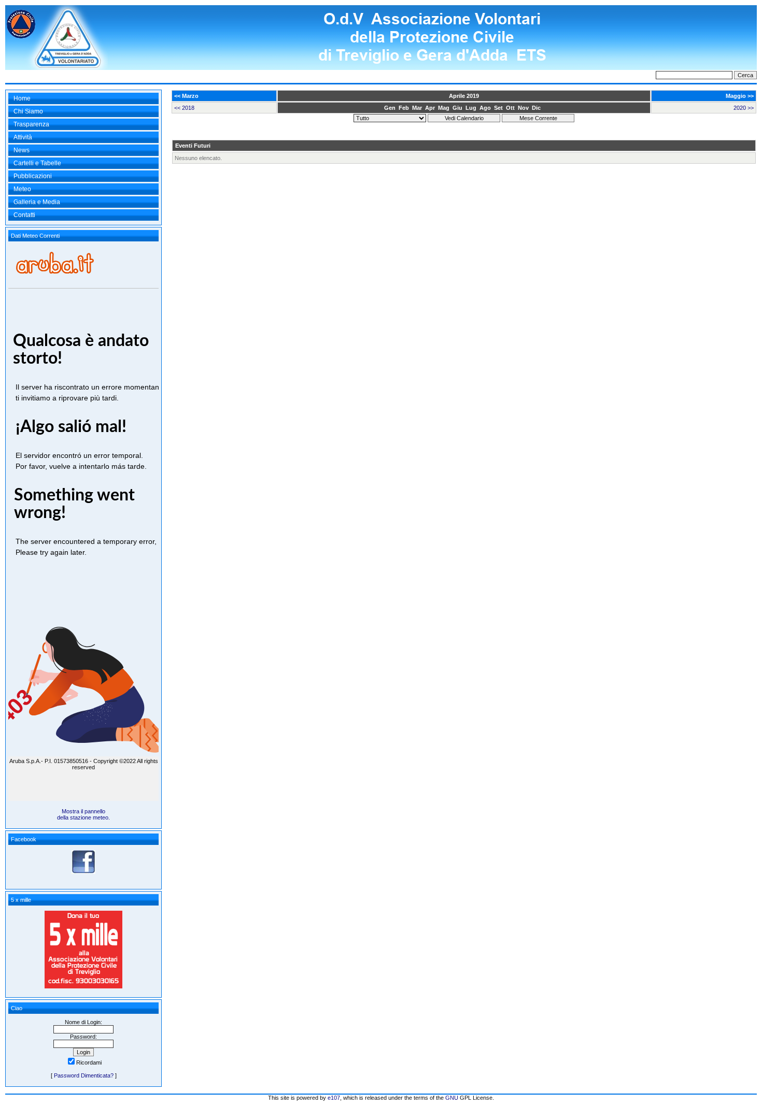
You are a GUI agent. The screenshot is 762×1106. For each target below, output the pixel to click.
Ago (485, 108)
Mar (417, 108)
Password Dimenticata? (84, 1075)
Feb (404, 108)
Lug (470, 108)
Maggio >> (740, 96)
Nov (523, 108)
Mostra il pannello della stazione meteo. (83, 814)
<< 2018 (184, 108)
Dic (536, 108)
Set (498, 108)
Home (22, 98)
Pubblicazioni (32, 176)
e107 (334, 1098)
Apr (430, 108)
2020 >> (743, 108)
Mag (443, 108)
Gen (390, 108)
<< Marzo (186, 96)
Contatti (24, 215)
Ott (510, 108)
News (21, 150)
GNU (451, 1098)
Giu (457, 108)
